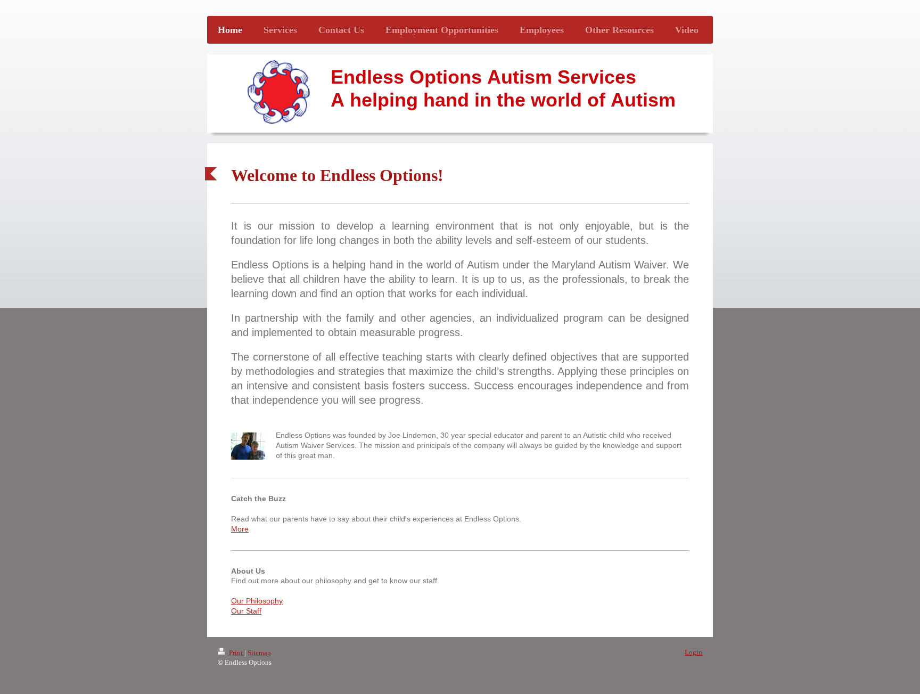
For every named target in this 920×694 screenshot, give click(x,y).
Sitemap (259, 653)
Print (235, 653)
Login (693, 652)
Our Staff (246, 611)
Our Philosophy (257, 601)
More (240, 529)
